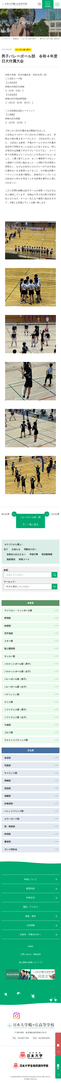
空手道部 (8, 633)
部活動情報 (47, 554)
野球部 (7, 618)
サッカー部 (9, 656)
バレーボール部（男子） (29, 39)
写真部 (7, 765)
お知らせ (16, 549)
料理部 (7, 834)
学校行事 (34, 554)
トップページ (6, 39)
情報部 (7, 780)
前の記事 (6, 514)
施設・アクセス (30, 907)
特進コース (24, 559)
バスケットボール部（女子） (18, 671)
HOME (30, 946)
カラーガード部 (11, 819)
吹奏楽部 (8, 803)
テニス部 (8, 702)
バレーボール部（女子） (16, 687)
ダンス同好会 (10, 849)
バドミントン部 (11, 694)
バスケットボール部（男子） (18, 664)
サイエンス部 (10, 773)
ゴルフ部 (8, 732)
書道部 (7, 841)
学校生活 (16, 39)
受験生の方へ (30, 549)
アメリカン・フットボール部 (18, 610)
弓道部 (7, 725)
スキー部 (8, 641)
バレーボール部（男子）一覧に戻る (30, 521)
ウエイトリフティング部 (16, 740)
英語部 (7, 788)
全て (6, 549)
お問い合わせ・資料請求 (30, 954)
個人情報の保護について (29, 962)
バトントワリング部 (14, 811)
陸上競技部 (9, 648)
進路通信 (11, 559)
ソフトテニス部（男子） (16, 709)
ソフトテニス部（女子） (16, 717)
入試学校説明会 (58, 1044)
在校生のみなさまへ (16, 554)
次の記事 (55, 514)
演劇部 (7, 796)
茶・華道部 (9, 826)
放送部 (7, 758)
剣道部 (7, 626)
